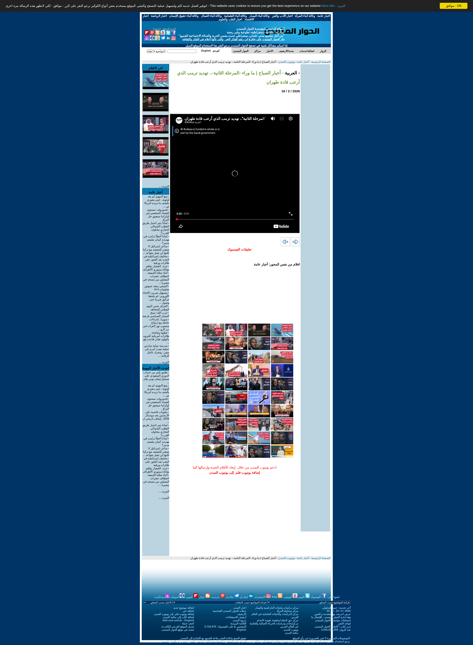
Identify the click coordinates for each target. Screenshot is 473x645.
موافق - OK (454, 6)
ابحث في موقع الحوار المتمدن (178, 629)
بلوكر (202, 597)
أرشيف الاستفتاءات (235, 617)
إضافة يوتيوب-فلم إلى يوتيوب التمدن (174, 614)
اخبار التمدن (240, 607)
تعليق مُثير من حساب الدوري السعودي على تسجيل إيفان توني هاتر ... (156, 377)
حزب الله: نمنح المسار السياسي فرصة (155, 314)
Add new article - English (178, 620)
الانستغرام (260, 597)
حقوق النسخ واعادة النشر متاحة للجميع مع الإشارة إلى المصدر (213, 638)
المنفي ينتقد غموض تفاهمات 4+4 (156, 287)
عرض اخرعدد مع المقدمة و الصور (332, 614)
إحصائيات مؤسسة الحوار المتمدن (333, 620)
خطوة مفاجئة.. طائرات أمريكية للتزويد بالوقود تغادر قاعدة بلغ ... (156, 337)
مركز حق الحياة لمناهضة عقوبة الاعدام (277, 620)
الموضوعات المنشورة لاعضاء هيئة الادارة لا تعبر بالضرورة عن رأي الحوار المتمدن (203, 641)
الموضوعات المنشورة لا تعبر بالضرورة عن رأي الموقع (321, 638)
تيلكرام (230, 597)
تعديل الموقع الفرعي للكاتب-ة (177, 626)
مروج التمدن (239, 620)
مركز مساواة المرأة (287, 610)
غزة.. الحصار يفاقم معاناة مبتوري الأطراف (156, 268)
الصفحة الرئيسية (321, 61)
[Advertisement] (315, 119)
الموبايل (175, 597)
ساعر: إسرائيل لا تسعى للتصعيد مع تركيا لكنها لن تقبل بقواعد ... (156, 249)
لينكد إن (244, 597)
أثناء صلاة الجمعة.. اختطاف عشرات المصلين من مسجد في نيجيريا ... (156, 277)
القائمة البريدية (238, 623)
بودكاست (159, 597)
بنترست (215, 597)
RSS (275, 597)
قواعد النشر (344, 623)
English (241, 629)
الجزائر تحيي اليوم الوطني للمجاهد (158, 307)
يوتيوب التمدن (286, 61)
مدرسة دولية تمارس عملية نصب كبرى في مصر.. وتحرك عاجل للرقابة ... (156, 350)
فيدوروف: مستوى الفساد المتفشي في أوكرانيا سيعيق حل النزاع (157, 214)
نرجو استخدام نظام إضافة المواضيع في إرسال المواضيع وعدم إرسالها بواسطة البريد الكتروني (299, 641)
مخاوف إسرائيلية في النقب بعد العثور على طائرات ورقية (156, 259)
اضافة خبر (188, 610)
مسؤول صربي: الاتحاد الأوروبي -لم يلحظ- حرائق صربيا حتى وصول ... (155, 297)
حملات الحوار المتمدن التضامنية (229, 610)
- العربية (292, 72)
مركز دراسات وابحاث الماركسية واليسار (276, 607)
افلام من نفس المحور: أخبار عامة (277, 264)
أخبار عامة (302, 61)
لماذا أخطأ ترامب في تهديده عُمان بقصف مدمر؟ (156, 239)
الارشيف (241, 614)
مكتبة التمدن (291, 632)
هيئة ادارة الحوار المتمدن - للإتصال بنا (331, 617)
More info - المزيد (333, 6)
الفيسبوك (316, 597)
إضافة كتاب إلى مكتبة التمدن (178, 617)
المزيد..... (164, 186)
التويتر (301, 597)
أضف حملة (188, 623)
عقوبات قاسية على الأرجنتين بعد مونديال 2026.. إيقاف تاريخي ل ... (156, 416)
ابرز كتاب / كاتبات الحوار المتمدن (333, 626)
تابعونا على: (333, 597)
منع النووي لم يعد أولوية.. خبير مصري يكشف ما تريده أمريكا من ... (156, 201)
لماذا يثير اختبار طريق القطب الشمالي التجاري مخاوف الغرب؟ (155, 227)
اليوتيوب (288, 597)
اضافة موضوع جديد (183, 607)
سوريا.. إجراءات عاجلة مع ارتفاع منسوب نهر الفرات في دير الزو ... (156, 324)
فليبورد (189, 597)
